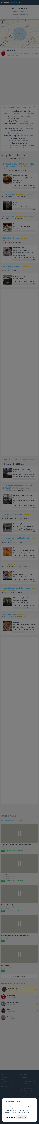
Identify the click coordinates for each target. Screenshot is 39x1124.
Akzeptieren (22, 1117)
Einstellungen (10, 1117)
